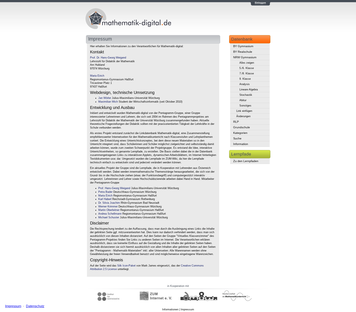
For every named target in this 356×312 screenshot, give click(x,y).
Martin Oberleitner (108, 210)
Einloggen (260, 2)
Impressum (187, 309)
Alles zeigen (246, 62)
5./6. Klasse (246, 68)
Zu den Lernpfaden (245, 161)
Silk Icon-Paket (126, 265)
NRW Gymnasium (244, 57)
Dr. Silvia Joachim (109, 202)
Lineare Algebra (248, 89)
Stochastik (245, 94)
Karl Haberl (104, 199)
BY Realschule (242, 51)
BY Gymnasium (243, 46)
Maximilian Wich (108, 101)
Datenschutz (35, 306)
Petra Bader (105, 191)
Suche (237, 138)
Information (240, 144)
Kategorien (240, 132)
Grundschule (241, 127)
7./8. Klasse (246, 73)
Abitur (242, 100)
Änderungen (243, 116)
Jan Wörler (104, 98)
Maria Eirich (97, 75)
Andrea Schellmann (110, 213)
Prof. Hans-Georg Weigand (114, 188)
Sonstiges (245, 105)
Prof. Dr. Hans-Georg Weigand (108, 57)
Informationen (170, 309)
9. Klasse (245, 78)
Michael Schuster (108, 217)
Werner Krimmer (108, 206)
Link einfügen (244, 110)
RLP (236, 121)
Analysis (244, 84)
